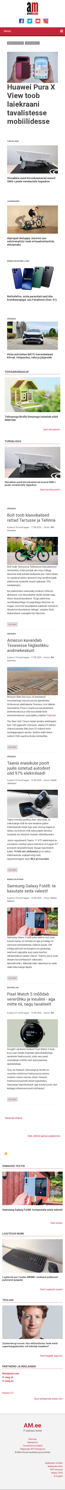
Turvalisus (13, 141)
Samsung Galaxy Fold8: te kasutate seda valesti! (31, 888)
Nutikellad (12, 988)
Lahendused (13, 201)
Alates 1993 (57, 1473)
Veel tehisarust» (51, 429)
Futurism (51, 715)
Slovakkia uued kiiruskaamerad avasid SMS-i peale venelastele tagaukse (31, 180)
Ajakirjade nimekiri (54, 1463)
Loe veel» (12, 624)
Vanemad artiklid (13, 1118)
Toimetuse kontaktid (32, 1445)
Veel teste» (56, 1223)
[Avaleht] (32, 8)
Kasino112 (8, 1393)
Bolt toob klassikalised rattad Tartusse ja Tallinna (31, 518)
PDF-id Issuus (56, 1469)
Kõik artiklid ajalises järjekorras (44, 1136)
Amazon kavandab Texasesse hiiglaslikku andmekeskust (27, 645)
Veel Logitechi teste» (51, 1289)
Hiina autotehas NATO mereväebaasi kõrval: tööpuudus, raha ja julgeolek (30, 356)
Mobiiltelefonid (15, 43)
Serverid (11, 634)
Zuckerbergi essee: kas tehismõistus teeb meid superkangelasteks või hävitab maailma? (29, 1345)
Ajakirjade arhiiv (55, 1466)
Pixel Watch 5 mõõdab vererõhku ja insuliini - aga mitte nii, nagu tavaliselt (31, 999)
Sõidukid (11, 319)
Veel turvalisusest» (50, 489)
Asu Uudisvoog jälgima (6, 1153)
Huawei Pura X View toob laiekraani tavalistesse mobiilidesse (31, 104)
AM (52, 1013)
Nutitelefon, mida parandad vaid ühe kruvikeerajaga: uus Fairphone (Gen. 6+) (32, 298)
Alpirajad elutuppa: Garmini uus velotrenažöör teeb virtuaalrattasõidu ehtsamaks (30, 241)
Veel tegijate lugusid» (51, 1355)
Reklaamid (33, 1442)
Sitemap (32, 1439)
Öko (27, 261)
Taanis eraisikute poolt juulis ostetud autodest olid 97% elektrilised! (28, 768)
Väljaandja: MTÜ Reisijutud (32, 1449)
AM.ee (32, 1425)
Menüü (7, 31)
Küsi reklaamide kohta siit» (48, 1398)
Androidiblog (32, 43)
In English (58, 1476)
